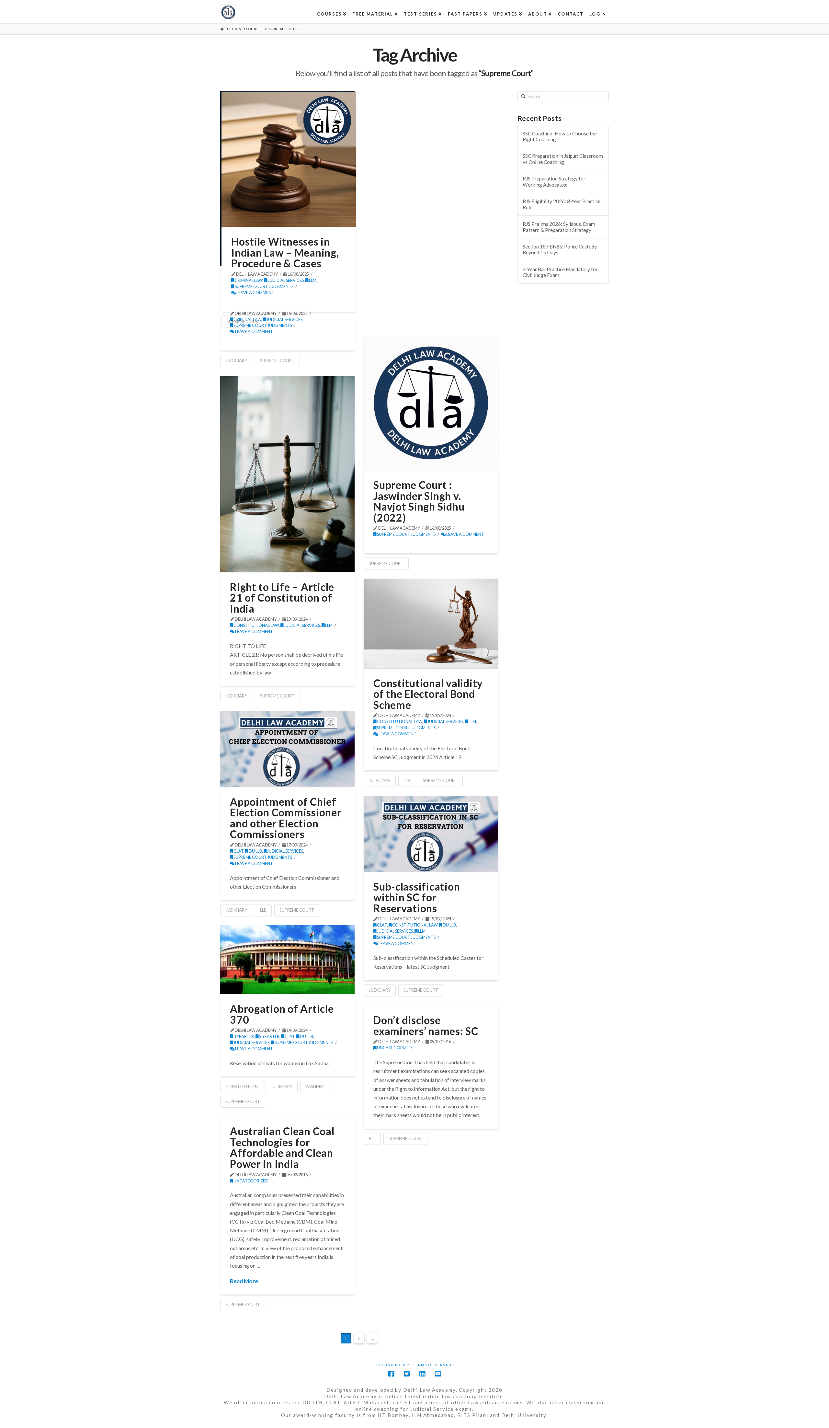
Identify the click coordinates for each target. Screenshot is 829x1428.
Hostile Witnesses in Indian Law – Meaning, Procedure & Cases (285, 252)
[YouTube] (438, 1373)
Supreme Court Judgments (263, 286)
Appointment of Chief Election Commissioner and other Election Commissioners (285, 818)
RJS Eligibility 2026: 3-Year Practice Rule (561, 204)
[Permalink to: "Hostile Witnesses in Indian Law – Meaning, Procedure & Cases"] (288, 159)
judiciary (236, 360)
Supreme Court (277, 360)
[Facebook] (391, 1373)
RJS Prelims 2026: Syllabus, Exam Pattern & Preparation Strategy (559, 227)
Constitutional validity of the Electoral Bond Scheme (428, 694)
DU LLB (255, 851)
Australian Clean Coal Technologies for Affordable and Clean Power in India (282, 1147)
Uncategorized (394, 1047)
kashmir (314, 1086)
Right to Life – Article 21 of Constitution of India (282, 598)
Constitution (241, 1086)
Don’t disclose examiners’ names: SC (425, 1025)
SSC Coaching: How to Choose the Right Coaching (560, 137)
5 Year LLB (268, 1036)
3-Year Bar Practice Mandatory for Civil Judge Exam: (560, 272)
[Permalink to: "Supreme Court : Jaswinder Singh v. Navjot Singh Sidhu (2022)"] (431, 403)
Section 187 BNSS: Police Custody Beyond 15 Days (560, 250)
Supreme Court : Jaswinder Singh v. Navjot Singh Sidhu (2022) (418, 501)
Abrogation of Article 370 (282, 1014)
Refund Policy (393, 1365)
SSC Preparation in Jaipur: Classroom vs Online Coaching (563, 159)
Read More (244, 1281)
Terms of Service (433, 1365)
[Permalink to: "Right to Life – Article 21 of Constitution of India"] (287, 474)
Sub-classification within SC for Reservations (416, 897)
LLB (406, 780)
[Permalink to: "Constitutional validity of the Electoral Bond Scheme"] (431, 623)
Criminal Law (248, 280)
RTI (372, 1138)
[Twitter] (407, 1373)
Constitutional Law (256, 625)
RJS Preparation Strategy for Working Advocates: (554, 182)
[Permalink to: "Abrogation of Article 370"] (287, 959)
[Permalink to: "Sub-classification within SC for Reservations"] (431, 834)
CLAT (238, 851)
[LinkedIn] (422, 1373)
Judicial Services (285, 280)
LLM (312, 280)
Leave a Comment (255, 292)
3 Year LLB (243, 1036)
